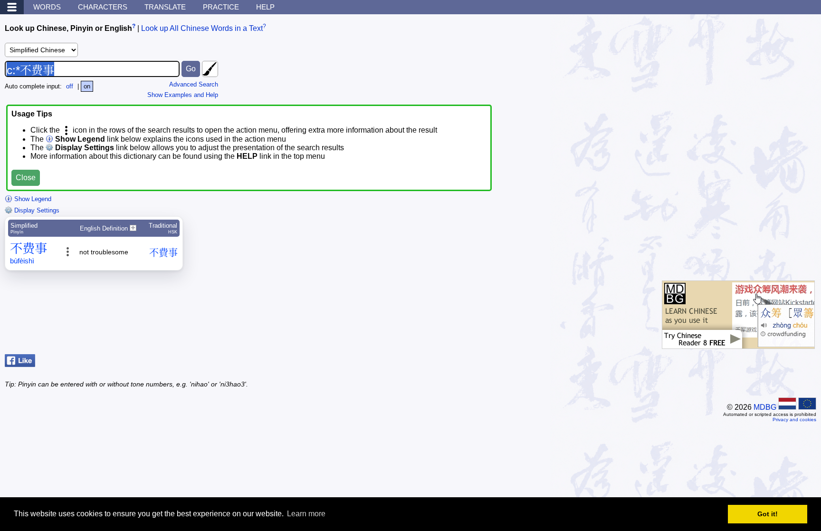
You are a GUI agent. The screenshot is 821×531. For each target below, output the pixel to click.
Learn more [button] (306, 514)
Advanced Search (193, 84)
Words (47, 7)
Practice (221, 7)
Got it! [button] (767, 514)
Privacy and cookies (794, 419)
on (87, 86)
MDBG (765, 407)
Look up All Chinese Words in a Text (202, 28)
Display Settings (35, 210)
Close (26, 178)
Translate (165, 7)
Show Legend (31, 199)
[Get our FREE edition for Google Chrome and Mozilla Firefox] (738, 344)
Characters (102, 7)
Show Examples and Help (182, 94)
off (69, 86)
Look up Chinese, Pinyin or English (68, 28)
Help (265, 7)
